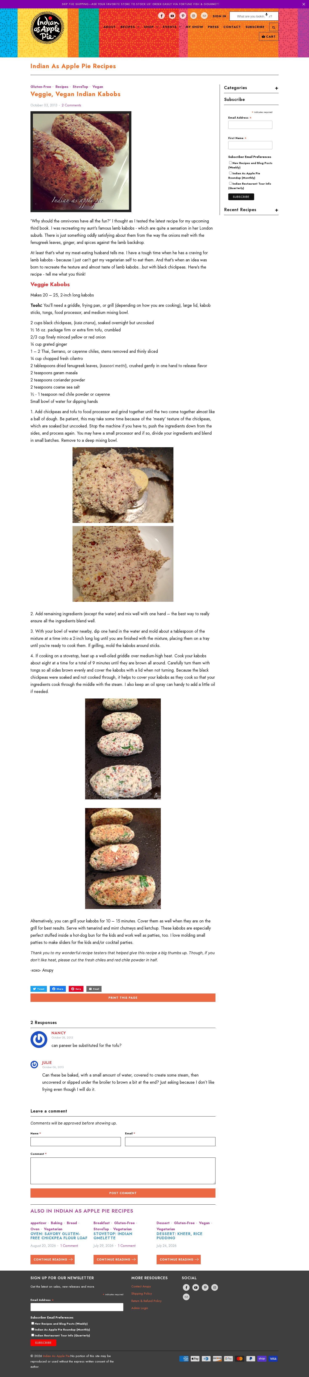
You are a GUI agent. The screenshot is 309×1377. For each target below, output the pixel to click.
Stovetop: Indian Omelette (113, 1236)
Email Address (240, 117)
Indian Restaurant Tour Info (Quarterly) (62, 1335)
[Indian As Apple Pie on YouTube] (172, 15)
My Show (194, 27)
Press (213, 27)
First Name (237, 138)
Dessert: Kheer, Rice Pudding (180, 1236)
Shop (149, 27)
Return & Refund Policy (146, 1301)
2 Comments (71, 105)
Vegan (97, 86)
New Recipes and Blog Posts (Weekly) (61, 1324)
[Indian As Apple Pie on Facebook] (161, 15)
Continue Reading (51, 1259)
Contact (232, 27)
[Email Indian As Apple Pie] (204, 15)
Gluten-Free (40, 86)
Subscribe (255, 27)
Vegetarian (53, 1228)
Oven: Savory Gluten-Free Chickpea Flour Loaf (58, 1236)
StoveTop (80, 86)
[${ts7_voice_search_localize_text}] (266, 16)
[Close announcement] (304, 4)
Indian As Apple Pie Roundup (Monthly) (244, 175)
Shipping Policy (141, 1293)
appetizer (38, 1222)
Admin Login (139, 1308)
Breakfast (102, 1222)
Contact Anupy (141, 1286)
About (109, 27)
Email (130, 1133)
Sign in (219, 16)
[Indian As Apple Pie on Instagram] (193, 15)
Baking (56, 1222)
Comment (38, 1154)
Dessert (163, 1222)
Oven (35, 1228)
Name (35, 1133)
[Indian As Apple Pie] (47, 31)
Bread (72, 1222)
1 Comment (69, 1245)
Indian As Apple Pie (56, 1356)
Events (170, 27)
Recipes (128, 27)
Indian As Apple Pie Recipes (73, 66)
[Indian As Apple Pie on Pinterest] (183, 15)
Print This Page (122, 998)
